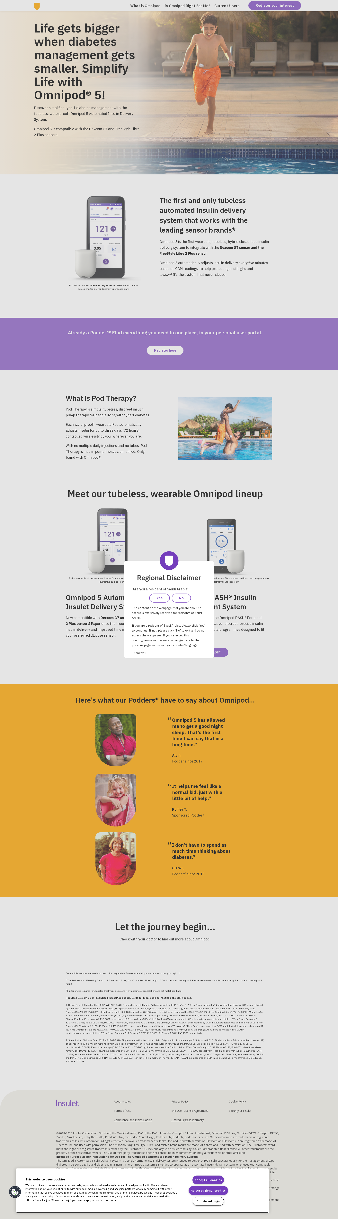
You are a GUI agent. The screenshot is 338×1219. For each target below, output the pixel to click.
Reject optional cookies (208, 1190)
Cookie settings (208, 1201)
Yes (159, 598)
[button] (15, 1192)
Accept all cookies (208, 1180)
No (181, 598)
